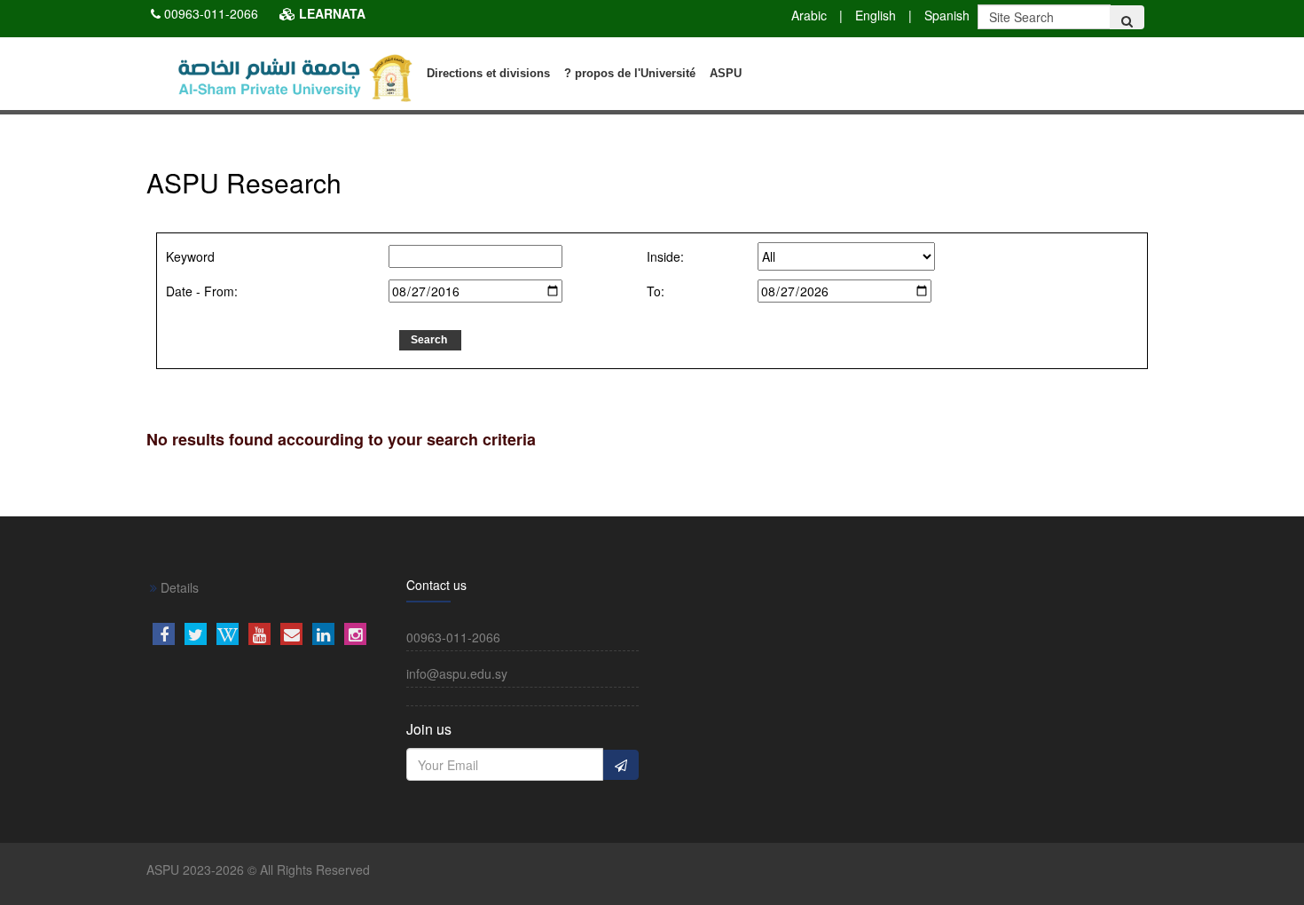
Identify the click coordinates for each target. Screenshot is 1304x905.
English (875, 15)
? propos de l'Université (629, 73)
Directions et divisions (488, 73)
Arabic (809, 15)
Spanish (947, 15)
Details (178, 587)
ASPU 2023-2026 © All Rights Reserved (258, 869)
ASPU (726, 73)
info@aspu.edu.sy (456, 673)
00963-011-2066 (211, 13)
